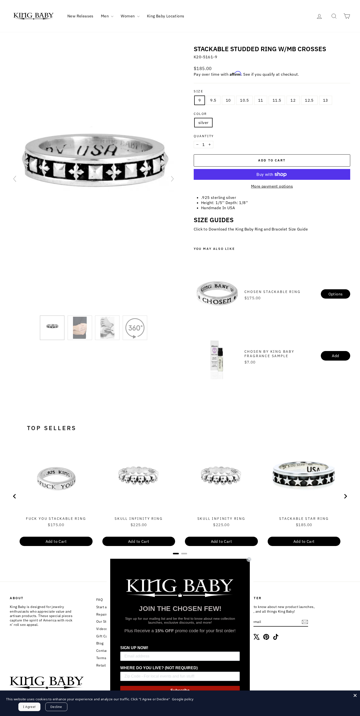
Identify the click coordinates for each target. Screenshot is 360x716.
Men (105, 15)
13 (325, 100)
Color (200, 114)
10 (228, 100)
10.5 (244, 100)
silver (203, 122)
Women (128, 15)
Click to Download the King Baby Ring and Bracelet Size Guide (251, 229)
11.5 (277, 100)
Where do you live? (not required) (159, 668)
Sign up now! (134, 648)
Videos (102, 629)
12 (293, 100)
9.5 (213, 100)
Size (198, 91)
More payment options (272, 186)
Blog (100, 643)
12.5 (309, 100)
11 (260, 100)
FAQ (99, 599)
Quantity (204, 136)
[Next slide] (172, 179)
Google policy (182, 699)
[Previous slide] (15, 179)
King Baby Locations (165, 15)
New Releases (80, 15)
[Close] (355, 695)
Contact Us (105, 650)
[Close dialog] (249, 559)
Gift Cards (104, 636)
